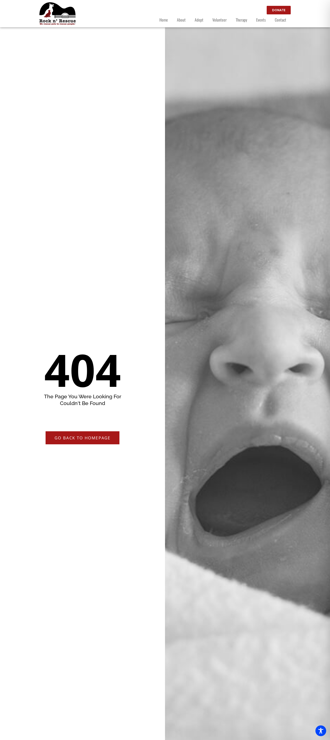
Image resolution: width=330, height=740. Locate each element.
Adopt (199, 20)
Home (163, 20)
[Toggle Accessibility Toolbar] (321, 731)
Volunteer (219, 20)
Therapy (241, 20)
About (181, 20)
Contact (280, 20)
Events (261, 20)
